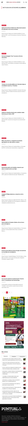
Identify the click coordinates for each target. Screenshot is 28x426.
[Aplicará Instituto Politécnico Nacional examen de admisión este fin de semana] (14, 18)
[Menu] (2, 2)
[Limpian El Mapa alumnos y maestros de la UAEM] (14, 185)
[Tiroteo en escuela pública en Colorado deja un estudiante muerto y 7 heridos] (14, 75)
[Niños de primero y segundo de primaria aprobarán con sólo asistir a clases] (14, 131)
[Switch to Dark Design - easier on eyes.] (24, 2)
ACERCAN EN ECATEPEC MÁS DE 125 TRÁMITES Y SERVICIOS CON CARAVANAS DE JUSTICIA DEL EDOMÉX (12, 392)
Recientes (6, 356)
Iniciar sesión (4, 421)
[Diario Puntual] (14, 2)
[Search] (26, 2)
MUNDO (3, 81)
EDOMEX (3, 191)
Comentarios (22, 356)
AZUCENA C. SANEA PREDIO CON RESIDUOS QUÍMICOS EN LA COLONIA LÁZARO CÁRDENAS (12, 373)
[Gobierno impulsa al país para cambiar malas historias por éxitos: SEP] (14, 103)
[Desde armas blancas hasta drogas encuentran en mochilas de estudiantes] (14, 241)
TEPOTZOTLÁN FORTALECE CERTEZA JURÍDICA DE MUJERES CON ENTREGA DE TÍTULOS (11, 364)
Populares (14, 356)
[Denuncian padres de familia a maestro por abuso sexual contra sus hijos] (14, 158)
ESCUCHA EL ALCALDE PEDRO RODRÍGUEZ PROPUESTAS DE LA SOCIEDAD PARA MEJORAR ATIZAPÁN (11, 397)
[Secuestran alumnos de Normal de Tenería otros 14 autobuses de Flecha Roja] (14, 269)
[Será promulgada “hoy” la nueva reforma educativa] (14, 47)
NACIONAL (4, 25)
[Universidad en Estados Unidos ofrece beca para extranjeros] (14, 213)
